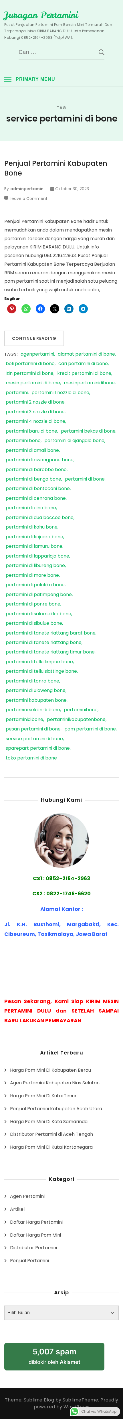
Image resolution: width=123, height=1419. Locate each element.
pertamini (17, 393)
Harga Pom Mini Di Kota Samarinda (49, 1121)
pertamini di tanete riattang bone (44, 643)
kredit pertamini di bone (84, 374)
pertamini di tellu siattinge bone (41, 671)
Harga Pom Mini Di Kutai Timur (43, 1095)
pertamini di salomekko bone (38, 614)
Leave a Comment (28, 198)
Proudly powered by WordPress (76, 1403)
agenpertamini (37, 354)
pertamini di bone (85, 479)
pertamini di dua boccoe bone (40, 518)
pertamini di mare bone (32, 575)
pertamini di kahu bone (31, 527)
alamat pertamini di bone (86, 354)
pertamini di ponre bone (33, 604)
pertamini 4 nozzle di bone (35, 422)
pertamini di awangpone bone (40, 460)
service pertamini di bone (34, 739)
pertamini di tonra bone (32, 681)
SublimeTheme (80, 1400)
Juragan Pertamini (41, 15)
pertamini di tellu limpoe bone (39, 662)
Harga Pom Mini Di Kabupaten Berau (50, 1070)
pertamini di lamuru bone (34, 546)
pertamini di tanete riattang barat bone (51, 633)
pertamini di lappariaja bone (37, 556)
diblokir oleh (54, 1356)
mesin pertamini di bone (33, 383)
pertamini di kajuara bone (34, 537)
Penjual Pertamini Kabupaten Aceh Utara (56, 1108)
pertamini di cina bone (31, 508)
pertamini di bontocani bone (38, 489)
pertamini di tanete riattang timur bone (50, 652)
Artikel (17, 1209)
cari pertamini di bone (83, 364)
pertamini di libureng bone (35, 566)
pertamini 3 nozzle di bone (35, 412)
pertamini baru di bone (31, 431)
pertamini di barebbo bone (36, 470)
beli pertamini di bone (30, 364)
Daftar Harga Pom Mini (35, 1235)
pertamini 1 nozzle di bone (60, 393)
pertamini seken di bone (33, 710)
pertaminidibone (24, 720)
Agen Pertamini (27, 1196)
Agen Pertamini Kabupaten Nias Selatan (55, 1082)
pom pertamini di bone (90, 729)
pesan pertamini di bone (33, 729)
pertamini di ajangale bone (74, 441)
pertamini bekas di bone (88, 431)
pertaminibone (81, 710)
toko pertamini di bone (31, 758)
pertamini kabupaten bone (36, 700)
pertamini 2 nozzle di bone (35, 402)
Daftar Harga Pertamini (36, 1222)
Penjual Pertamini (29, 1260)
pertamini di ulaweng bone (36, 691)
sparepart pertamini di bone (38, 748)
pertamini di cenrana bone (36, 499)
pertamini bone (23, 441)
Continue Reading (34, 338)
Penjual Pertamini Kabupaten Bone (55, 168)
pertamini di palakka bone (35, 585)
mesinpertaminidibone (89, 383)
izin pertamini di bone (29, 374)
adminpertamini (27, 189)
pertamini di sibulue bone (34, 623)
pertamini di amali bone (32, 451)
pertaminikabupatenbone (76, 720)
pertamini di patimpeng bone (39, 595)
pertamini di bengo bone (33, 479)
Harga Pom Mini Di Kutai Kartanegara (51, 1147)
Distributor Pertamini (33, 1247)
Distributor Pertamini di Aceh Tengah (51, 1134)
